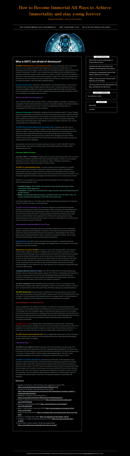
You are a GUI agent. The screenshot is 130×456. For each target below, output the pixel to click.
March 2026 (92, 105)
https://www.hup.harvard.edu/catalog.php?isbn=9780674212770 (38, 387)
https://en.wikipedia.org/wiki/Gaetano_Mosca (54, 417)
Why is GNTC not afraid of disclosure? (96, 27)
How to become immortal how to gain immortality (38, 27)
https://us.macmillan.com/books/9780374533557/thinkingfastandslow (40, 398)
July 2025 (92, 109)
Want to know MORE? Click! (69, 27)
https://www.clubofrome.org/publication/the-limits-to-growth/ (37, 425)
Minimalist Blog (88, 453)
